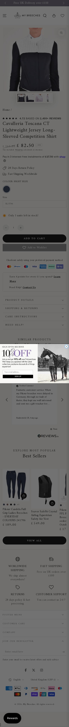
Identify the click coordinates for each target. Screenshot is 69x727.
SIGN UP (18, 376)
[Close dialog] (66, 346)
